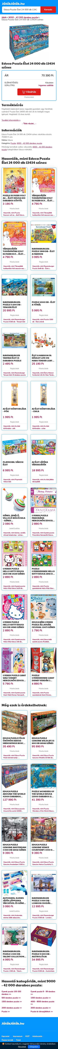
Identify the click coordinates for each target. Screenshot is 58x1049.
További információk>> (11, 120)
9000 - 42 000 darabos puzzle (29, 143)
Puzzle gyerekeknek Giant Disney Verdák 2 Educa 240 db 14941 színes (43, 680)
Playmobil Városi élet (13, 463)
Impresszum (17, 1036)
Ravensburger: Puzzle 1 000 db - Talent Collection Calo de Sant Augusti (13, 956)
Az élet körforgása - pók (14, 410)
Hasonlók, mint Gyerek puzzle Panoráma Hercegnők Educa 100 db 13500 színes (43, 535)
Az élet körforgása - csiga (43, 410)
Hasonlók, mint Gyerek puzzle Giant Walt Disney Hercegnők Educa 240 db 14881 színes (14, 695)
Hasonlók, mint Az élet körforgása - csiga (40, 427)
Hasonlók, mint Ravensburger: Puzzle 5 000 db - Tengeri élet (14, 320)
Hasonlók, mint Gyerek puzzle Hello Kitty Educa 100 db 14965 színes (14, 641)
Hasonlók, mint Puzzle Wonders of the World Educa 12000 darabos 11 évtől (42, 811)
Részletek (22, 1046)
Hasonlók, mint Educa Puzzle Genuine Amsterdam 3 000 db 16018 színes (14, 864)
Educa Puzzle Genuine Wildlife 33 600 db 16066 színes (43, 740)
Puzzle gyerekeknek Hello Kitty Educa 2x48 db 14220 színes (43, 572)
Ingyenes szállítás (46, 85)
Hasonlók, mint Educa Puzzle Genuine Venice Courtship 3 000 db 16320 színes (43, 864)
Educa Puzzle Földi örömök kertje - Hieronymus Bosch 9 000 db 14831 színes (14, 741)
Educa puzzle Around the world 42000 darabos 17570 (14, 795)
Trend (18, 1040)
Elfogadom (34, 1047)
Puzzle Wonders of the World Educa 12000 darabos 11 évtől (43, 795)
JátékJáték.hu (13, 3)
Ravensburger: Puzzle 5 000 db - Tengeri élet (12, 304)
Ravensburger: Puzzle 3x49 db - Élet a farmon (43, 251)
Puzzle (13, 143)
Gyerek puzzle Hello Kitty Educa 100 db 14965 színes (13, 624)
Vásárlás (31, 92)
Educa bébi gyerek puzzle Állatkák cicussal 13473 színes (43, 624)
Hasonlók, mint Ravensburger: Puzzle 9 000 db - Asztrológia (43, 970)
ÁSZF (27, 1036)
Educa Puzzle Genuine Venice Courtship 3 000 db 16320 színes (43, 848)
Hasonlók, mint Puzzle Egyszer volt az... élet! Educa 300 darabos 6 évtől (13, 215)
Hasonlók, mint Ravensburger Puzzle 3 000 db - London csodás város (43, 917)
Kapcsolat (5, 1036)
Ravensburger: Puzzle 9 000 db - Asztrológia (41, 954)
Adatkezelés (37, 1036)
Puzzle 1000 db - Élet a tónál (43, 303)
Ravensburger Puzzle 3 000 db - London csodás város (41, 901)
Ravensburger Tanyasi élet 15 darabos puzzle (12, 358)
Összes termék (7, 1040)
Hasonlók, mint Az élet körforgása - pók (11, 427)
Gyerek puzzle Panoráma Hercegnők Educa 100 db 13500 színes (42, 519)
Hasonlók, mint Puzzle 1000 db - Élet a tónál (42, 320)
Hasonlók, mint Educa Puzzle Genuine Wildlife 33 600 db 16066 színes (43, 757)
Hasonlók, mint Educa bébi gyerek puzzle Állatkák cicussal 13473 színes (42, 641)
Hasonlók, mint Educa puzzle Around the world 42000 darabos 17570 (14, 811)
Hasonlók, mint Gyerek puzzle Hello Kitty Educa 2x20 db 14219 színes (14, 588)
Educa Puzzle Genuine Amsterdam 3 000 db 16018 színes (14, 847)
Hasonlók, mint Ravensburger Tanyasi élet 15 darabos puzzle (14, 374)
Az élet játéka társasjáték (40, 463)
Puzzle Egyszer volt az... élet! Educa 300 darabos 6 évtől (14, 198)
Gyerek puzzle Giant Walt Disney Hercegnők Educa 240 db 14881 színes (14, 679)
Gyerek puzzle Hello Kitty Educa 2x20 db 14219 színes (14, 571)
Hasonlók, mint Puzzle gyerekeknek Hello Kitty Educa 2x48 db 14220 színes (43, 588)
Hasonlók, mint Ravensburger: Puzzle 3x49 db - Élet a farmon (43, 268)
